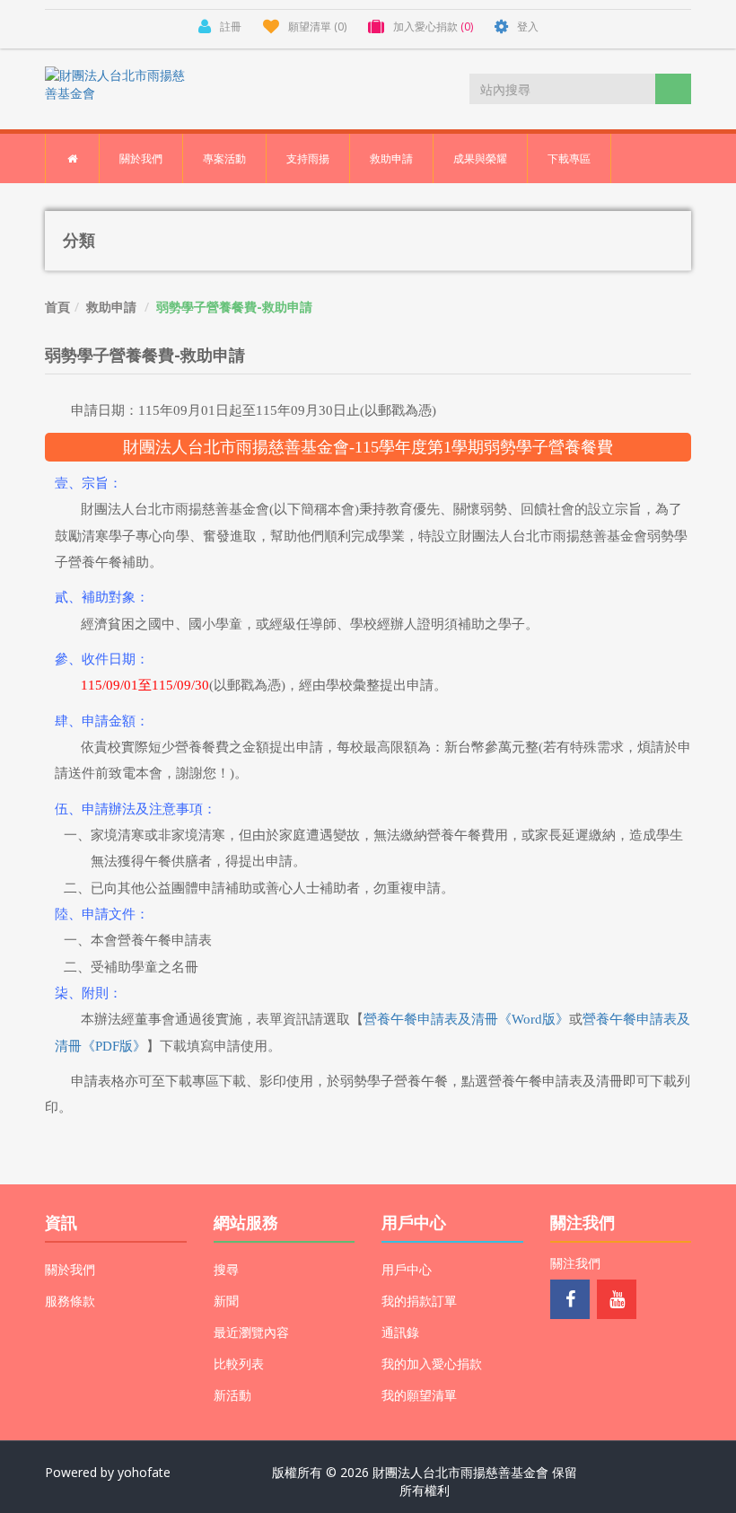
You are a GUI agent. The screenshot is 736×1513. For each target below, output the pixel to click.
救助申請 (111, 306)
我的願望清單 (419, 1394)
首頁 (57, 306)
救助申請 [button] (391, 158)
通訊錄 (400, 1332)
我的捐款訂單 (419, 1300)
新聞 (226, 1300)
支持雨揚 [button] (307, 158)
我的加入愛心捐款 (431, 1363)
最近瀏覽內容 (251, 1332)
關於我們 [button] (140, 158)
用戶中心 (406, 1269)
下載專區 (569, 158)
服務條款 (70, 1300)
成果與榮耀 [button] (480, 158)
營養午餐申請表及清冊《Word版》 (466, 1019)
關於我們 (70, 1269)
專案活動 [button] (224, 158)
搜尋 (226, 1269)
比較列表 (239, 1363)
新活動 (232, 1394)
